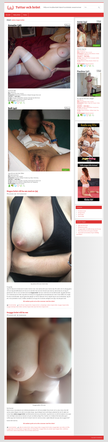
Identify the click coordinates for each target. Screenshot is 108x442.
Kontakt (8, 15)
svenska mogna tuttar (28, 306)
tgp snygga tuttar (57, 429)
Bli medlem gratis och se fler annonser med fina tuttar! (39, 301)
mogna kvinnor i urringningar (39, 305)
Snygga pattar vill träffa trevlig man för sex (89, 229)
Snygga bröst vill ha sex (17, 312)
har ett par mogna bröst (25, 305)
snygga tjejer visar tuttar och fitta (60, 427)
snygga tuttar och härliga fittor (31, 429)
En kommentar (12, 305)
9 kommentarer (13, 427)
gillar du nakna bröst (24, 427)
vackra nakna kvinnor (18, 430)
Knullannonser (22, 193)
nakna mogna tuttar (52, 305)
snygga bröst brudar (46, 427)
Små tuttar (81, 214)
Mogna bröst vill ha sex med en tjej (22, 191)
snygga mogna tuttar (63, 305)
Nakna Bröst (16, 15)
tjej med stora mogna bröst (41, 306)
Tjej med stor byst (83, 225)
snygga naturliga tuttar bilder (14, 306)
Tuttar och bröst (28, 7)
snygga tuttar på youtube (45, 429)
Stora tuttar (81, 216)
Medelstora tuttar (82, 227)
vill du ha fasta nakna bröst (32, 430)
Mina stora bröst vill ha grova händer (88, 231)
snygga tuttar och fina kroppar (14, 429)
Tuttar (25, 15)
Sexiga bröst (81, 212)
